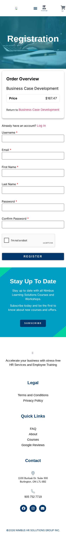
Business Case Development (39, 109)
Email (6, 149)
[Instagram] (33, 508)
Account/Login (44, 10)
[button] (35, 8)
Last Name (10, 184)
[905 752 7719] (33, 491)
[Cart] (63, 8)
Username (9, 132)
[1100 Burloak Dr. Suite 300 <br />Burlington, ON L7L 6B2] (33, 473)
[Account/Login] (44, 7)
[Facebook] (23, 508)
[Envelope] (42, 508)
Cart (63, 11)
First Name (10, 167)
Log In (41, 125)
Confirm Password (15, 218)
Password (9, 201)
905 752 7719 (33, 496)
